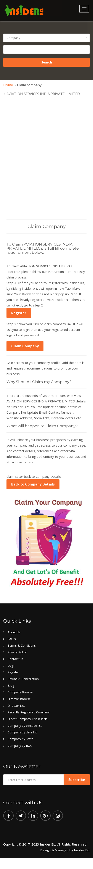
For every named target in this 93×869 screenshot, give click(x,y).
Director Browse (19, 699)
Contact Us (15, 659)
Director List (16, 706)
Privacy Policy (17, 652)
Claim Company (25, 346)
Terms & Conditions (22, 645)
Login (11, 665)
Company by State (20, 739)
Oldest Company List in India (28, 719)
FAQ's (12, 639)
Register (18, 313)
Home (8, 85)
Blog (11, 685)
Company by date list (22, 732)
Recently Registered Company (29, 712)
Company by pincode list (25, 726)
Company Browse (20, 692)
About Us (14, 632)
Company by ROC (20, 746)
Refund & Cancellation (23, 679)
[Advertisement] (46, 171)
